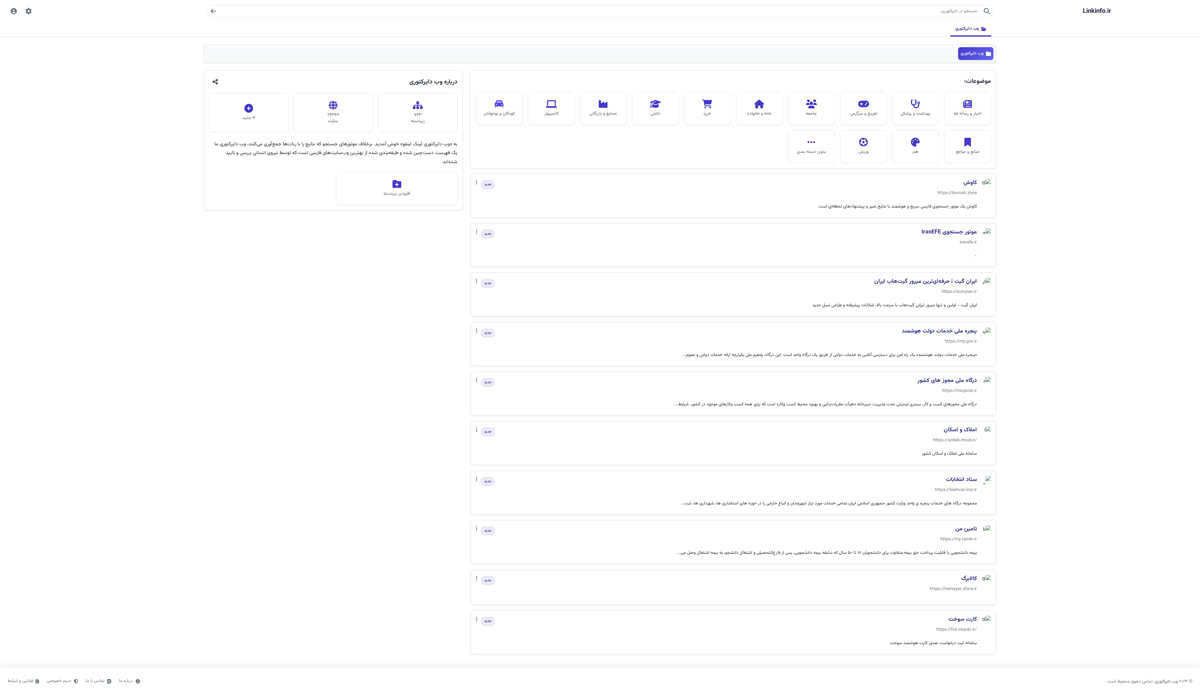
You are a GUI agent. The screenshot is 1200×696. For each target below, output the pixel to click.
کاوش (970, 183)
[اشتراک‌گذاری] (215, 82)
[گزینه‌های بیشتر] (476, 182)
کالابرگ (969, 579)
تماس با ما (95, 681)
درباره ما (126, 681)
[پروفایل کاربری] (14, 11)
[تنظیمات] (28, 11)
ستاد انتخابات (961, 480)
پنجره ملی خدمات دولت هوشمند (939, 331)
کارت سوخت (962, 619)
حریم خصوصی (59, 681)
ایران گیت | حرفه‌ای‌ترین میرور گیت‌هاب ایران (925, 282)
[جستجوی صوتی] (213, 11)
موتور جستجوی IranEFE (949, 232)
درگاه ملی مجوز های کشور (947, 381)
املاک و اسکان (960, 430)
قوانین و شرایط (20, 681)
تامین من (966, 529)
